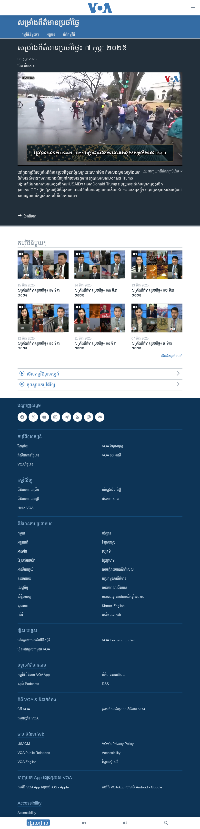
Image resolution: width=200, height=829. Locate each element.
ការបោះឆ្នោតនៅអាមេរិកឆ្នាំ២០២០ (123, 597)
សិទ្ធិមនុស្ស (24, 597)
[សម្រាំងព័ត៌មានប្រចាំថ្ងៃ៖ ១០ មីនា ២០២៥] (99, 318)
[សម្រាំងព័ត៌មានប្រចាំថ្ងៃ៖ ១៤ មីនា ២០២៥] (43, 264)
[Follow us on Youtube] (44, 417)
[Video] (83, 823)
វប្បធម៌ (106, 551)
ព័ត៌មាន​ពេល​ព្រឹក (28, 490)
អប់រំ (20, 615)
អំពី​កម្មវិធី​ (69, 34)
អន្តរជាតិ (23, 542)
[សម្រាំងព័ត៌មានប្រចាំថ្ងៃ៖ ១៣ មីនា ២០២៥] (99, 264)
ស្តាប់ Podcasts (28, 684)
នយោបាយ (24, 578)
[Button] (27, 217)
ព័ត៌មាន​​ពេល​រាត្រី (28, 499)
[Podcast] (88, 417)
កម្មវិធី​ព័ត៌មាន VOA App (34, 675)
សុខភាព (23, 606)
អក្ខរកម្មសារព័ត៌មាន (114, 578)
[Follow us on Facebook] (22, 417)
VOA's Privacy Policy (118, 744)
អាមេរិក (22, 551)
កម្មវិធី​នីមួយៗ (30, 34)
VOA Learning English (119, 640)
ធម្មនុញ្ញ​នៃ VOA (28, 718)
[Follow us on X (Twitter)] (33, 417)
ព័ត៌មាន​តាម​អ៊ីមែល (114, 675)
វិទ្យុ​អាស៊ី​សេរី (110, 762)
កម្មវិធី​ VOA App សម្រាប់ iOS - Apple (43, 787)
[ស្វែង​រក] (166, 823)
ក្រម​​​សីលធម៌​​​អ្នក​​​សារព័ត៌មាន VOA (123, 709)
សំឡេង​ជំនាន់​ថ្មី (111, 490)
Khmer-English (113, 606)
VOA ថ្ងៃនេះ (25, 464)
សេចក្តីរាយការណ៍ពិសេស (118, 569)
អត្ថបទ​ (51, 34)
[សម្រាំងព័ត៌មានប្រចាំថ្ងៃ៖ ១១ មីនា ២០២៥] (43, 318)
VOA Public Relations (34, 753)
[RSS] (77, 417)
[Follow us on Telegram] (66, 417)
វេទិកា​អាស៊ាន (110, 499)
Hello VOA (25, 508)
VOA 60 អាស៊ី (111, 455)
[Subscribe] (99, 417)
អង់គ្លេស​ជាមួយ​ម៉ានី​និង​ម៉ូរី (34, 640)
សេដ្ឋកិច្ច (23, 588)
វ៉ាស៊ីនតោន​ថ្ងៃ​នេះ (28, 455)
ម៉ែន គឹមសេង (26, 66)
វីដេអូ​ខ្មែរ (23, 446)
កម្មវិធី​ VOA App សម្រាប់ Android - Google (132, 787)
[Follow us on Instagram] (55, 417)
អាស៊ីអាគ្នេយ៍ (25, 569)
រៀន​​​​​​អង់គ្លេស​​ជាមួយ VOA (34, 649)
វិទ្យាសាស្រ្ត (108, 542)
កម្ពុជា (21, 533)
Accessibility (111, 753)
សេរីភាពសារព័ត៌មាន (114, 588)
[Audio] (125, 823)
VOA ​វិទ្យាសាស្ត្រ (112, 446)
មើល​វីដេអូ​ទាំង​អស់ (171, 356)
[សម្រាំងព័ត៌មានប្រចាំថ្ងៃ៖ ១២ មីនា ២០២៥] (156, 264)
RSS (105, 684)
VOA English (27, 762)
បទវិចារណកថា (111, 615)
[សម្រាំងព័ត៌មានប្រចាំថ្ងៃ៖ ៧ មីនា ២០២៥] (156, 318)
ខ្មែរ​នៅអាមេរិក (26, 560)
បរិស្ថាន (106, 533)
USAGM (24, 744)
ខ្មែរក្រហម (108, 560)
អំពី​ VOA (24, 709)
